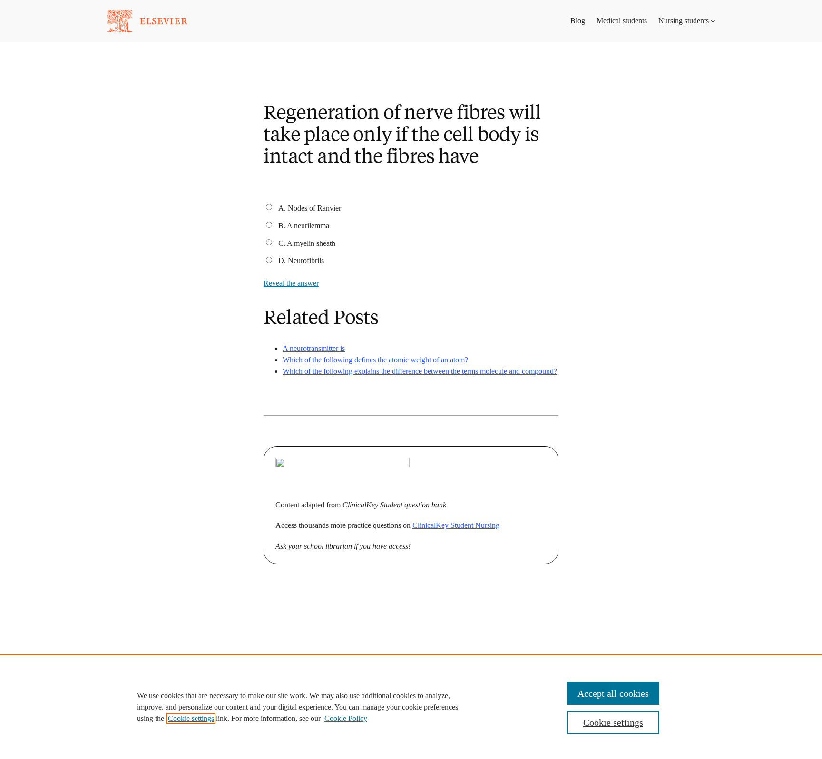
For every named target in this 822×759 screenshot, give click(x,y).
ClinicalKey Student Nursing (455, 525)
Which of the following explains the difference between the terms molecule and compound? (420, 371)
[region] (411, 706)
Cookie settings (191, 718)
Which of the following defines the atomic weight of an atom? (375, 360)
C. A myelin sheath (306, 243)
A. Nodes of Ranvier (309, 208)
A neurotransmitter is (314, 348)
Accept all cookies (613, 693)
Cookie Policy (345, 718)
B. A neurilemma (303, 226)
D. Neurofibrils (301, 260)
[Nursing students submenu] (713, 21)
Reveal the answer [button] (291, 283)
